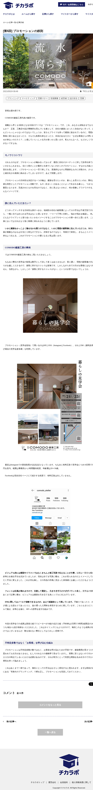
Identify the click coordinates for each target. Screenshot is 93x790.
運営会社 (52, 782)
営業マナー (43, 98)
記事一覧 (12, 22)
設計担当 (73, 98)
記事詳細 (20, 22)
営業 (82, 98)
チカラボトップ (37, 782)
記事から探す (48, 14)
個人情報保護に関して (81, 782)
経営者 (64, 98)
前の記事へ (11, 721)
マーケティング (28, 98)
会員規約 (64, 782)
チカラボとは (9, 14)
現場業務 (54, 98)
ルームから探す (28, 14)
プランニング (13, 98)
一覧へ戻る (50, 732)
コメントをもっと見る (50, 705)
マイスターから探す (69, 14)
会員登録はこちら (73, 5)
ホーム (5, 22)
